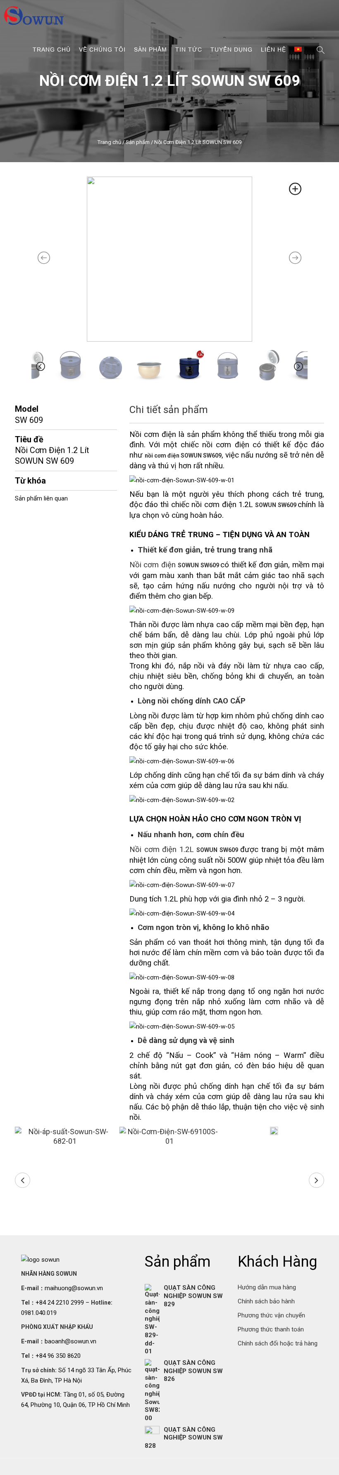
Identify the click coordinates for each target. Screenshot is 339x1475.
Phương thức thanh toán (271, 1329)
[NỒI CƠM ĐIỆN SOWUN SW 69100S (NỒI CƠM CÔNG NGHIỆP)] (169, 1136)
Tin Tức (188, 49)
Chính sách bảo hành (266, 1301)
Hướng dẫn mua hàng (267, 1287)
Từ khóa (30, 481)
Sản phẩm (150, 49)
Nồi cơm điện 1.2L (184, 849)
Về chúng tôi (102, 49)
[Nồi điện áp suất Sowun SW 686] (65, 1136)
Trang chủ (52, 49)
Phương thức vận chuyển (271, 1315)
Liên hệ (273, 49)
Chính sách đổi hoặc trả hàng (278, 1343)
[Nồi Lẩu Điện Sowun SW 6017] (274, 1132)
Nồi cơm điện (174, 564)
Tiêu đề (29, 439)
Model (26, 409)
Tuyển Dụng (231, 49)
